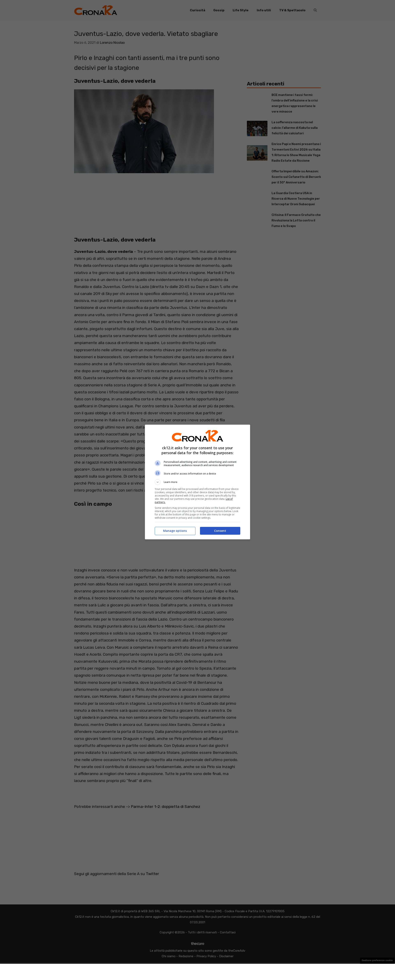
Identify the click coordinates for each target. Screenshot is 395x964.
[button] (197, 482)
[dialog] (197, 482)
